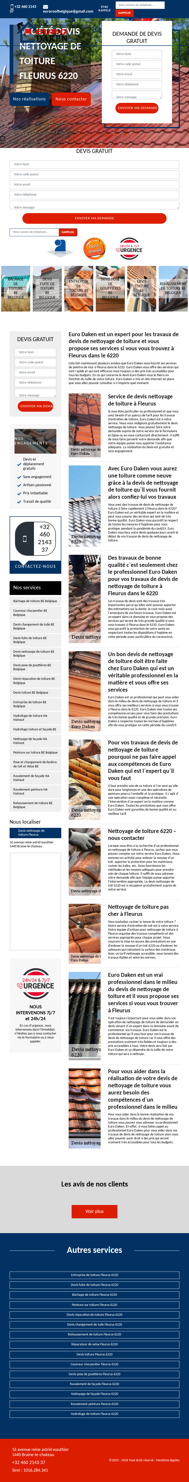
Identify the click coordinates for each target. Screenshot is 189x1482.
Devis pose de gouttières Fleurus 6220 (94, 1374)
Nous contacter (71, 99)
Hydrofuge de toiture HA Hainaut (30, 718)
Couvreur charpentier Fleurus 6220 (94, 1364)
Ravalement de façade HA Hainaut (31, 778)
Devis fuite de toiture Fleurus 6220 (94, 1285)
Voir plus (94, 1211)
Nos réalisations (29, 99)
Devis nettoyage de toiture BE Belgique (33, 654)
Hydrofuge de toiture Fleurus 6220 (94, 1414)
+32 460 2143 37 (28, 1462)
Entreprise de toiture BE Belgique (30, 704)
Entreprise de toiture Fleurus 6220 (94, 1275)
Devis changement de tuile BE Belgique (33, 626)
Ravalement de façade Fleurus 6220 (94, 1384)
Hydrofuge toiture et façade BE (34, 729)
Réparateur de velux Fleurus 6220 (94, 1344)
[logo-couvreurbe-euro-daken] (42, 32)
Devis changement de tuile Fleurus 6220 (94, 1325)
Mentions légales (167, 1460)
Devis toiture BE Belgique (30, 693)
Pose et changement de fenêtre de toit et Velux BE (35, 764)
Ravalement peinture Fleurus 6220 (94, 1404)
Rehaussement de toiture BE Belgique (33, 805)
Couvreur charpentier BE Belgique (30, 613)
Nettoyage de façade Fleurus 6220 (94, 1394)
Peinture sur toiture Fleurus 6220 (94, 1305)
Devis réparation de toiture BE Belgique (34, 681)
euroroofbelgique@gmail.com (68, 12)
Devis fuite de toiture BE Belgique (30, 640)
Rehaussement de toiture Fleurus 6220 (94, 1334)
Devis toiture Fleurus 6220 (94, 1354)
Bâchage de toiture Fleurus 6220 (94, 1295)
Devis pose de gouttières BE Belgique (32, 667)
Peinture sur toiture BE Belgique (35, 753)
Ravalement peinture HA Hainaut (30, 792)
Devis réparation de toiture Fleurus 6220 (94, 1315)
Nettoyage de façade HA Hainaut (30, 741)
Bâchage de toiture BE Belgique (35, 601)
